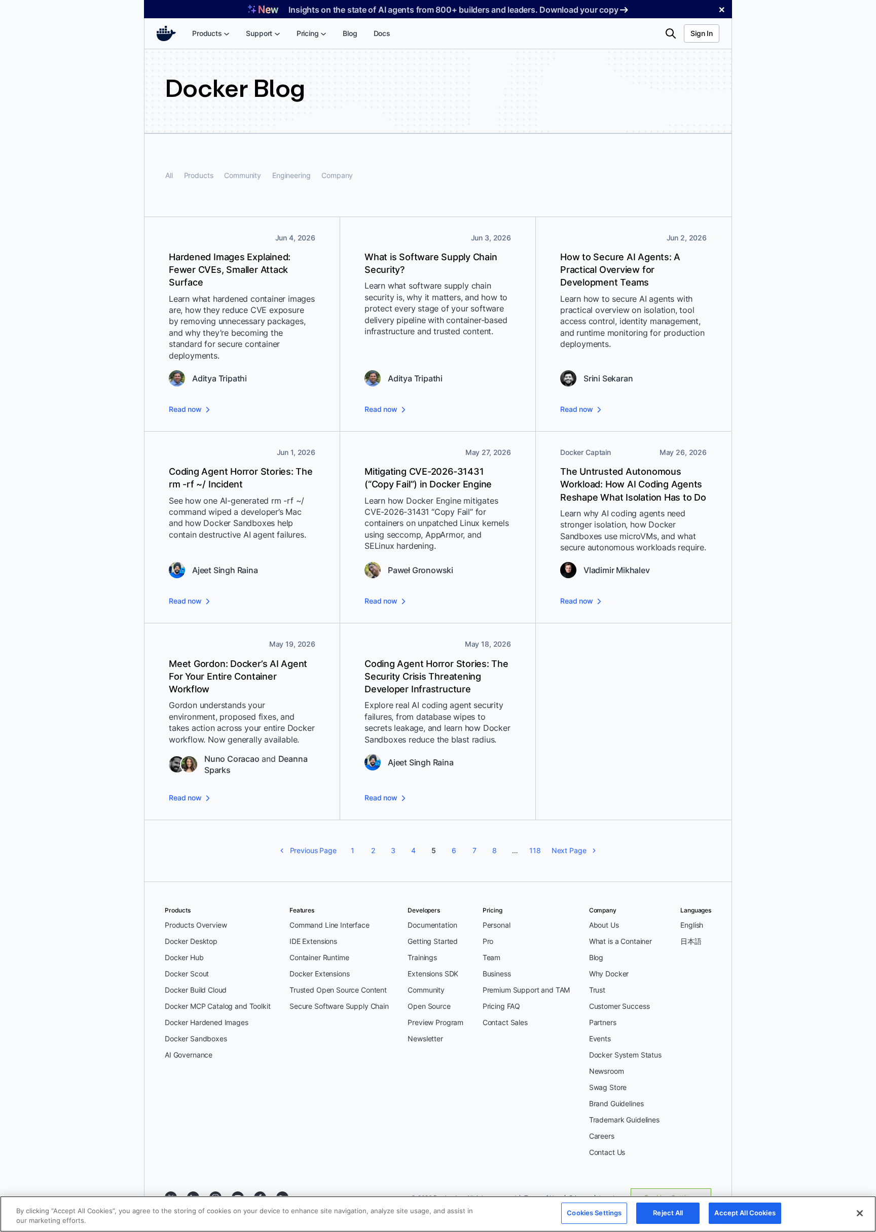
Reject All (668, 1213)
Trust (597, 989)
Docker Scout (187, 973)
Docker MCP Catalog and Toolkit (218, 1006)
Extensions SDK (433, 973)
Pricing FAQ (501, 1006)
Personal (496, 925)
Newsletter (425, 1038)
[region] (438, 1214)
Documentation (432, 925)
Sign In (701, 33)
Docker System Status (625, 1054)
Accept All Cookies (744, 1213)
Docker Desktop (191, 941)
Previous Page (313, 850)
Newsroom (606, 1071)
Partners (602, 1022)
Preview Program (435, 1022)
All (169, 175)
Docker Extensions (319, 973)
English (691, 925)
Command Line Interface (329, 925)
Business (497, 973)
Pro (488, 941)
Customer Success (619, 1006)
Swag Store (608, 1087)
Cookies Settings (594, 1213)
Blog (596, 957)
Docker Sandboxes (196, 1038)
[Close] (860, 1213)
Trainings (422, 957)
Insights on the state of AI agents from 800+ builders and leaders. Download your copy (453, 10)
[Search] (671, 33)
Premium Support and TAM (526, 989)
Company (337, 175)
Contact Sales (505, 1022)
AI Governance (188, 1054)
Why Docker (609, 973)
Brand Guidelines (616, 1103)
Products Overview (196, 925)
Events (600, 1038)
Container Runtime (319, 957)
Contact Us (607, 1152)
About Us (604, 925)
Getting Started (433, 941)
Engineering (291, 175)
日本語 (691, 941)
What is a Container (620, 941)
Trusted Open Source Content (338, 989)
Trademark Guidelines (624, 1119)
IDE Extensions (313, 941)
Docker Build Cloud (196, 989)
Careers (601, 1136)
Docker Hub (184, 957)
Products (198, 175)
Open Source (429, 1006)
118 (535, 850)
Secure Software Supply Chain (339, 1006)
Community (242, 175)
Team (491, 957)
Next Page (569, 850)
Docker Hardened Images (206, 1022)
